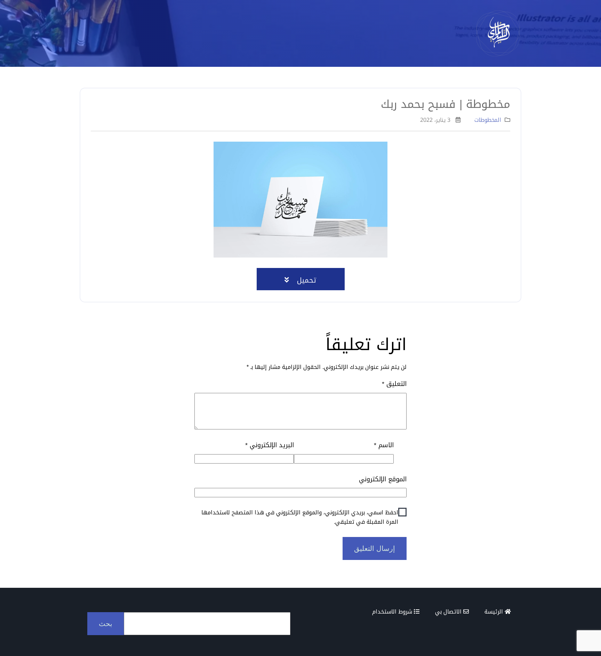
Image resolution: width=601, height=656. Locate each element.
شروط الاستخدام (393, 611)
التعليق (394, 384)
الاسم (383, 445)
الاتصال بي (449, 611)
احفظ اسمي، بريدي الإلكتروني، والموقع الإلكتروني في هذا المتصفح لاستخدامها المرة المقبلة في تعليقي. (299, 517)
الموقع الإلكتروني (383, 479)
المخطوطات (487, 119)
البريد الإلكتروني (269, 445)
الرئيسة (494, 611)
